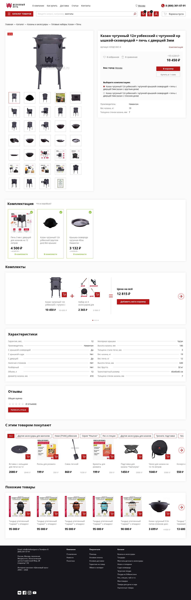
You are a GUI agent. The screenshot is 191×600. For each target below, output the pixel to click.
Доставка (64, 5)
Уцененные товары (125, 588)
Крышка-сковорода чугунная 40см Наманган (78, 240)
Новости (70, 557)
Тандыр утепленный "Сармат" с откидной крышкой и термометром (131, 525)
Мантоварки (122, 581)
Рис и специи (109, 436)
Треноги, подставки (165, 436)
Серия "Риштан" (90, 436)
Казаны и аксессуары (126, 554)
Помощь (92, 554)
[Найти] (134, 13)
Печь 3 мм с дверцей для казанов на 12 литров (21, 240)
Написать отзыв (18, 409)
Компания (71, 549)
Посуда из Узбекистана (127, 574)
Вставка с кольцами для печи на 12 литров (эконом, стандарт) (18, 468)
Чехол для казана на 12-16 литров (158, 465)
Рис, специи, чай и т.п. (126, 577)
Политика (71, 561)
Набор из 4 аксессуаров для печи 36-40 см (86, 305)
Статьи (75, 5)
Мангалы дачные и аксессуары (130, 561)
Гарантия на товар (97, 564)
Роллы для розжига (46, 464)
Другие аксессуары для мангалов (34, 436)
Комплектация (176, 47)
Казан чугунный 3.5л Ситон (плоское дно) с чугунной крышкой (159, 524)
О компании (38, 5)
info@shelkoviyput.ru (31, 549)
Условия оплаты (96, 557)
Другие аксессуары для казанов (136, 436)
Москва (141, 5)
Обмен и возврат (96, 567)
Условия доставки (96, 561)
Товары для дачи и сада (127, 584)
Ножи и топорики (124, 564)
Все (11, 436)
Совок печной (71, 464)
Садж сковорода (124, 567)
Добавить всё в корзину (133, 301)
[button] (92, 320)
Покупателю (94, 549)
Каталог (120, 549)
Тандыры (121, 557)
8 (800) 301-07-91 (176, 5)
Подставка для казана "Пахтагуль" (130, 465)
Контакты (85, 5)
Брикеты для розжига (99, 465)
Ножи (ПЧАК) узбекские (66, 436)
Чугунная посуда (124, 571)
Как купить (52, 5)
